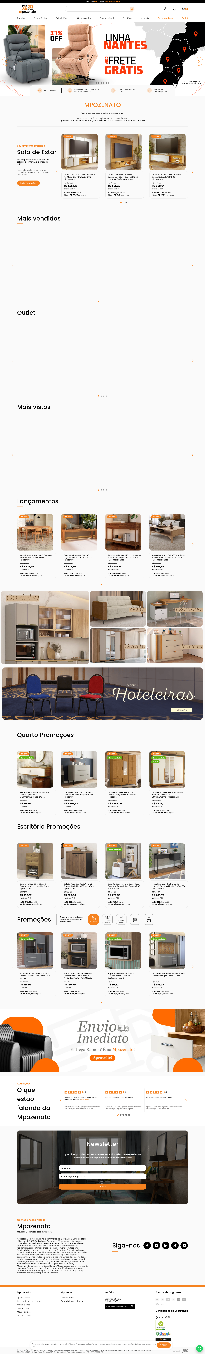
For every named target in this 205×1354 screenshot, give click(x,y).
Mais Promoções (28, 183)
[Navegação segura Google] (163, 1336)
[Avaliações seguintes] (186, 1100)
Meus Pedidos (23, 1312)
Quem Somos (23, 1298)
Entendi (164, 1345)
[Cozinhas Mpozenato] (45, 627)
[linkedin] (165, 1245)
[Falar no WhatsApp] (199, 1348)
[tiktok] (175, 1245)
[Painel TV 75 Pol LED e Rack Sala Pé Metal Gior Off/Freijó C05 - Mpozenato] (80, 152)
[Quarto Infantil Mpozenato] (175, 646)
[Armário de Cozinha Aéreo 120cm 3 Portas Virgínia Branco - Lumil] (168, 249)
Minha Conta (23, 1308)
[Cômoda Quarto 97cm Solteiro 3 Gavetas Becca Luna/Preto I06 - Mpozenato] (80, 769)
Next (187, 267)
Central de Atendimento (28, 1301)
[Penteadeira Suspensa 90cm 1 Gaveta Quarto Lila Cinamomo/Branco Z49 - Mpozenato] (36, 769)
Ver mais (145, 18)
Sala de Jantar (40, 18)
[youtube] (184, 1245)
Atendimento (23, 1305)
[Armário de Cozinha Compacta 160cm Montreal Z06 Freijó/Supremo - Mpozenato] (168, 344)
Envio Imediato (165, 18)
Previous (18, 267)
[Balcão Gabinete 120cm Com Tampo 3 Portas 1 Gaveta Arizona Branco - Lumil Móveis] (36, 249)
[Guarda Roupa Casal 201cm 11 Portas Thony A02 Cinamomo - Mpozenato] (124, 769)
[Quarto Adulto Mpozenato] (118, 646)
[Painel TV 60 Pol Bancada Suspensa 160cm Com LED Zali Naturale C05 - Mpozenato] (124, 152)
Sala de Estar (62, 18)
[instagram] (156, 1245)
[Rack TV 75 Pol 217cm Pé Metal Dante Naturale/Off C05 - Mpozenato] (168, 152)
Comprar (76, 166)
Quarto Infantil (107, 18)
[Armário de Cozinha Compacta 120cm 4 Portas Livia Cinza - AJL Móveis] (36, 950)
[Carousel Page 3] (101, 83)
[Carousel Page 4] (103, 83)
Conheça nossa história (31, 1220)
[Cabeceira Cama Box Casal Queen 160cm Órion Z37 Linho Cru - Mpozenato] (36, 344)
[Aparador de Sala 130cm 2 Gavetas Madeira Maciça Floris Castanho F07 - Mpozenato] (124, 532)
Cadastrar (102, 1186)
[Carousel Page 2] (123, 202)
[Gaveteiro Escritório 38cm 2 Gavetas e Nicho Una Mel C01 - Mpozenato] (36, 861)
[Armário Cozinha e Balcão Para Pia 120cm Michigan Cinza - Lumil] (168, 950)
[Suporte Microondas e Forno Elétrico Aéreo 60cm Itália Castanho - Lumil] (124, 950)
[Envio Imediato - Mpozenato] (102, 1040)
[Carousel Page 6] (108, 83)
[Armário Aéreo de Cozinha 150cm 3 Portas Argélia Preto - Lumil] (124, 249)
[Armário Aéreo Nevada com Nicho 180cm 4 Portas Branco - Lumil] (80, 249)
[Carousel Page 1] (96, 83)
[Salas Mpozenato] (118, 609)
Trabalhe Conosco (25, 1315)
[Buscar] (132, 9)
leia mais (85, 1099)
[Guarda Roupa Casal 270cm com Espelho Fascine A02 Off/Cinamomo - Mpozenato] (168, 769)
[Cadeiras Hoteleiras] (102, 693)
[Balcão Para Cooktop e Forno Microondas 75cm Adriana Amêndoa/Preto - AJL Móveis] (80, 950)
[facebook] (147, 1245)
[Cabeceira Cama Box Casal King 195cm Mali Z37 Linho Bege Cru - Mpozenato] (124, 344)
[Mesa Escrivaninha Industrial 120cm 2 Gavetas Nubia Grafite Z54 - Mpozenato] (168, 861)
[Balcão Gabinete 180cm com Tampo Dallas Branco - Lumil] (80, 438)
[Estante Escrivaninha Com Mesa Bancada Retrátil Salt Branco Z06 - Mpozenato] (124, 861)
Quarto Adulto (84, 18)
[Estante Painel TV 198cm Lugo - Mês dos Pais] (102, 59)
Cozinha (21, 18)
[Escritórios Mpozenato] (175, 609)
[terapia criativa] (27, 9)
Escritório (127, 18)
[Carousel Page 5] (106, 83)
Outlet (185, 18)
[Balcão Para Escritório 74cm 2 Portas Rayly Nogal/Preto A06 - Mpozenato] (80, 861)
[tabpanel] (36, 263)
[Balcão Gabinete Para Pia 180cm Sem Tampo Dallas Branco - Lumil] (36, 438)
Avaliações (23, 1083)
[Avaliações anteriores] (60, 1100)
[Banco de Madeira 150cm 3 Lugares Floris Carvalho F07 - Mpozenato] (80, 532)
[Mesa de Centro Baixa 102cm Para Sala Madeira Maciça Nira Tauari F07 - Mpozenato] (168, 532)
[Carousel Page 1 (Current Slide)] (121, 202)
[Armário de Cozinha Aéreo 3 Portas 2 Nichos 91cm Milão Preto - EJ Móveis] (80, 344)
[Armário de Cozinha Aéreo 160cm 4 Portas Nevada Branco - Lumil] (124, 438)
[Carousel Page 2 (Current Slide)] (98, 83)
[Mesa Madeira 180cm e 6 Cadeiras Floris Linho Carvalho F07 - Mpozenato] (36, 532)
